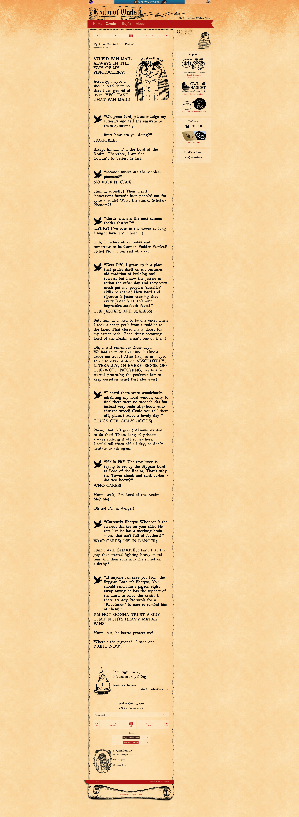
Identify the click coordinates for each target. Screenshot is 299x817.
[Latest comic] (166, 36)
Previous (113, 725)
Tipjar (134, 794)
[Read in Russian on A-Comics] (194, 158)
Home (98, 23)
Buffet (126, 23)
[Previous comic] (113, 36)
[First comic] (96, 36)
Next (149, 725)
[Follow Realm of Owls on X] (194, 127)
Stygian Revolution (131, 737)
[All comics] (131, 36)
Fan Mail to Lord (131, 742)
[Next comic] (150, 36)
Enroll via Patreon (194, 75)
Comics (111, 23)
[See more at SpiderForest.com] (208, 2)
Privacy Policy (124, 794)
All (131, 726)
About (140, 23)
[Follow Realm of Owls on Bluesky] (187, 127)
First (96, 725)
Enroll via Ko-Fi (194, 78)
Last (166, 725)
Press (140, 794)
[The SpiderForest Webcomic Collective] (91, 2)
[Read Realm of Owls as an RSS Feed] (200, 127)
